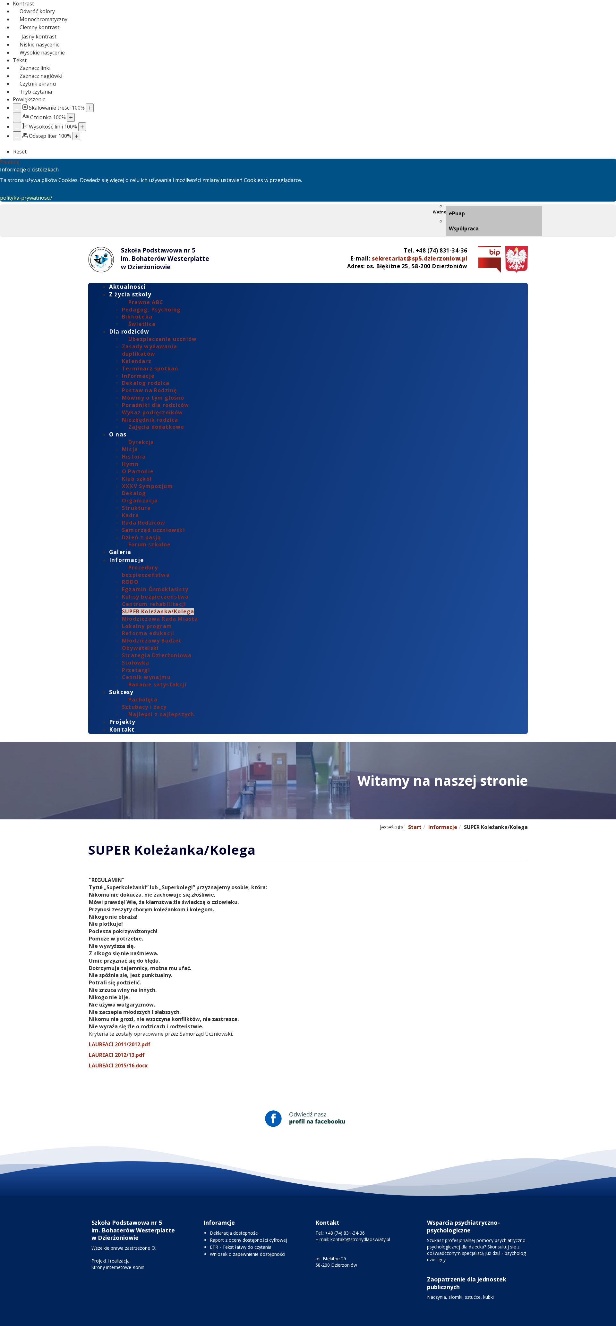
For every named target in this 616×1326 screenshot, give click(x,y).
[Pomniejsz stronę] (17, 107)
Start (415, 827)
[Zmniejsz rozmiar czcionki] (17, 117)
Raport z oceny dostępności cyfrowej (248, 1240)
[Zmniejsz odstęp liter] (17, 136)
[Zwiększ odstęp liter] (76, 136)
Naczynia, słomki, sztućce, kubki (460, 1297)
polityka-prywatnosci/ (26, 197)
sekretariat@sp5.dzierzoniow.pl (419, 258)
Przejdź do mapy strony (93, 209)
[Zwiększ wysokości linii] (82, 126)
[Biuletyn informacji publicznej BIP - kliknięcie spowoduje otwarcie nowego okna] (515, 259)
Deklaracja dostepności (234, 1233)
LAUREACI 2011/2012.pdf (119, 1044)
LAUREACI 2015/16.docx (118, 1065)
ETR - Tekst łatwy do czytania (240, 1247)
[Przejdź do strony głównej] (101, 259)
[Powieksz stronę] (90, 108)
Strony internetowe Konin (117, 1267)
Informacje (442, 827)
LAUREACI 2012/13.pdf (117, 1054)
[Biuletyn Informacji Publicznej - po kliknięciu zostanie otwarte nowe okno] (488, 259)
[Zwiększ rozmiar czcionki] (71, 117)
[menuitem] (494, 213)
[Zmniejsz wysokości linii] (17, 126)
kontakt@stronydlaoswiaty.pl (360, 1239)
